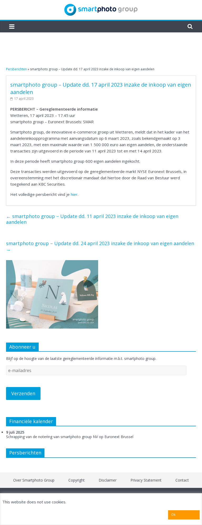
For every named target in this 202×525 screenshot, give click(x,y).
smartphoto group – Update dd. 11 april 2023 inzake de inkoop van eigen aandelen (92, 219)
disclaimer (108, 480)
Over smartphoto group (33, 480)
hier (74, 194)
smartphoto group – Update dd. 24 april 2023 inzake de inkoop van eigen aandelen (100, 246)
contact (182, 480)
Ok (173, 514)
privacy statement (145, 480)
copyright (76, 480)
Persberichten (16, 69)
